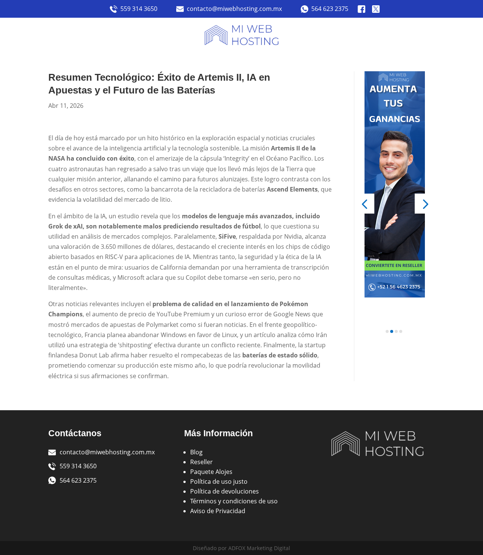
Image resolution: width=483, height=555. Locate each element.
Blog (196, 452)
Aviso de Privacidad (217, 511)
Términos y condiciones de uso (234, 501)
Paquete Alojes (211, 472)
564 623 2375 (329, 9)
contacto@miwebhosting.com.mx (234, 9)
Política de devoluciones (224, 491)
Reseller (201, 462)
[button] (364, 204)
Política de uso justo (219, 481)
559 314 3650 (138, 9)
